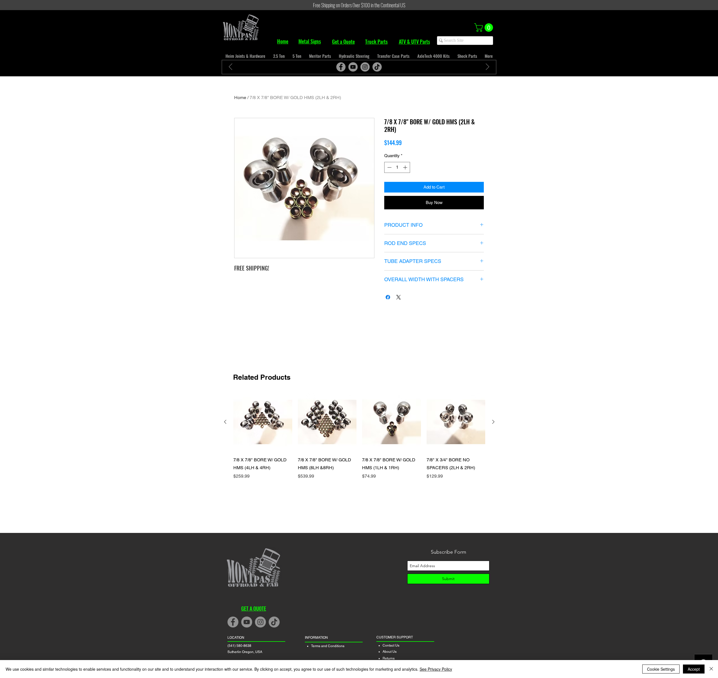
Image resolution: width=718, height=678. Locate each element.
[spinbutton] (397, 167)
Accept (694, 669)
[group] (359, 440)
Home (240, 97)
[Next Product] (493, 421)
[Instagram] (365, 67)
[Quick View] (262, 422)
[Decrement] (389, 167)
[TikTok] (377, 67)
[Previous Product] (225, 421)
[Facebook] (341, 67)
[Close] (711, 669)
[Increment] (405, 167)
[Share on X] (398, 297)
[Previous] (230, 67)
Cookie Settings (661, 669)
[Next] (487, 67)
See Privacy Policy (436, 669)
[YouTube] (353, 67)
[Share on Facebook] (388, 297)
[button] (484, 27)
